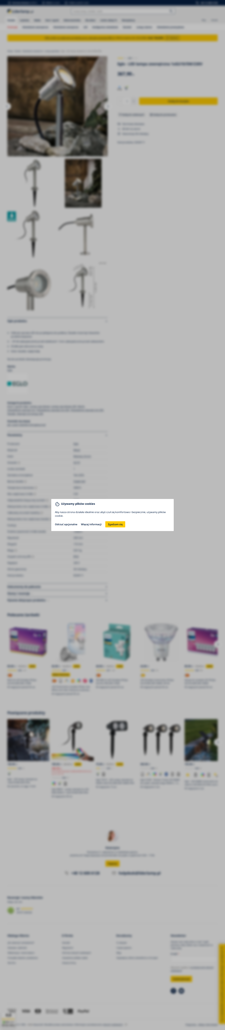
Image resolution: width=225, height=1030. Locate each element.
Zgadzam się (115, 524)
